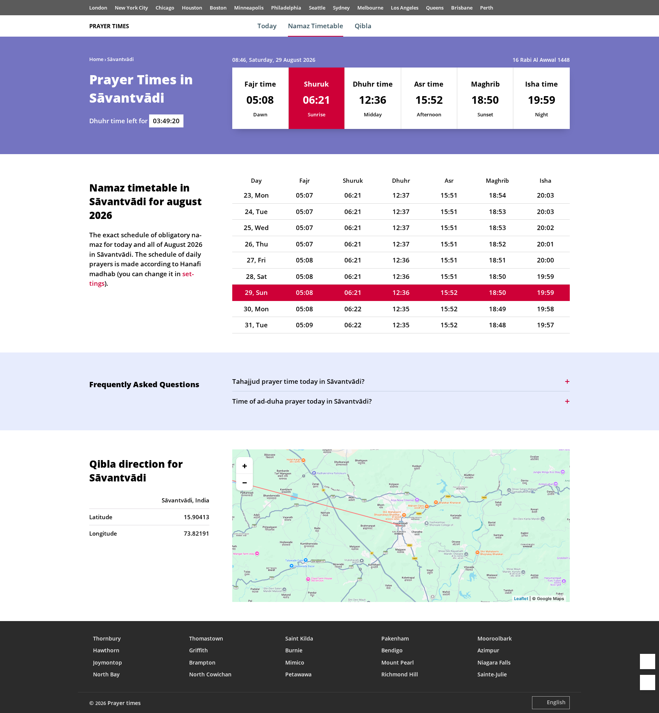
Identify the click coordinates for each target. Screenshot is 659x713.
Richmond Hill (399, 674)
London (98, 7)
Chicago (165, 7)
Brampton (202, 662)
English (556, 702)
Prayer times (109, 26)
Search (566, 26)
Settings (647, 682)
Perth (486, 7)
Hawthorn (106, 650)
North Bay (106, 674)
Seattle (317, 7)
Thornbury (107, 638)
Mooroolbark (494, 638)
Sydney (341, 7)
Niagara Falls (494, 662)
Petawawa (298, 674)
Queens (435, 7)
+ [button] (245, 465)
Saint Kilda (299, 638)
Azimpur (488, 650)
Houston (192, 7)
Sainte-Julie (492, 674)
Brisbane (462, 7)
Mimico (294, 662)
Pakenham (395, 638)
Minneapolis (249, 7)
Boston (218, 7)
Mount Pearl (397, 662)
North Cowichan (210, 674)
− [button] (245, 482)
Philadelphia (286, 7)
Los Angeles (404, 7)
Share (647, 661)
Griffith (198, 650)
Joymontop (107, 662)
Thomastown (206, 638)
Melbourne (370, 7)
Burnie (293, 650)
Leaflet (521, 598)
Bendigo (392, 650)
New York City (131, 7)
